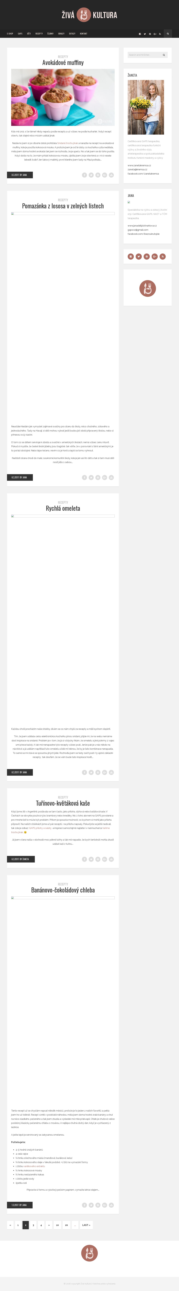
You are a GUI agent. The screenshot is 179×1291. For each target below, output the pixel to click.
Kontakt (83, 33)
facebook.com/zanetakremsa (143, 173)
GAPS (20, 33)
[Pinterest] (150, 33)
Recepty (39, 33)
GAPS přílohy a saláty (40, 828)
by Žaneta (24, 859)
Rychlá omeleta (63, 508)
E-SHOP (10, 33)
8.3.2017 (15, 175)
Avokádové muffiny (63, 62)
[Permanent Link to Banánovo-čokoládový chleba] (63, 898)
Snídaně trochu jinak (67, 143)
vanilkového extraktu (34, 1166)
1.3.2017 (15, 1205)
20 (66, 1225)
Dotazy (72, 33)
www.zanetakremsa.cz (139, 165)
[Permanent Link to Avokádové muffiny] (63, 125)
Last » (86, 1225)
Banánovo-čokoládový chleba (63, 889)
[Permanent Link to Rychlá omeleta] (63, 516)
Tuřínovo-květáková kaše (63, 802)
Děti (29, 33)
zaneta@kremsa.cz (137, 169)
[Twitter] (145, 33)
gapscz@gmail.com (138, 230)
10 (57, 1225)
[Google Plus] (155, 33)
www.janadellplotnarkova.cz (142, 225)
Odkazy (61, 33)
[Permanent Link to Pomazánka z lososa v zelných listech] (63, 214)
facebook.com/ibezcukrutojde (143, 234)
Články (50, 33)
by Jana (23, 175)
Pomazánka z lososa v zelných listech (63, 205)
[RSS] (160, 33)
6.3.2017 (15, 859)
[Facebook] (139, 33)
